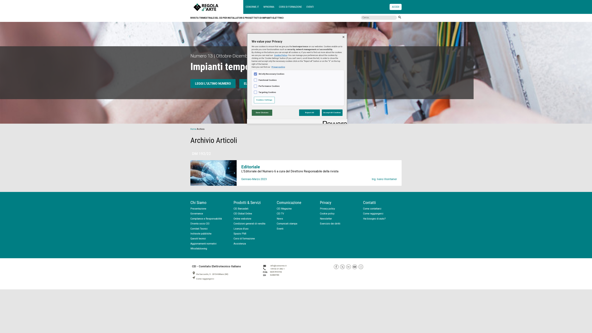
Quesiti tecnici (198, 238)
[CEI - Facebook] (337, 266)
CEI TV (280, 213)
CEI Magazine (284, 208)
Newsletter (326, 218)
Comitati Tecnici (199, 228)
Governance (196, 213)
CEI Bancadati (241, 208)
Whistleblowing (198, 248)
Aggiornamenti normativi (203, 243)
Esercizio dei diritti (330, 223)
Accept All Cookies (332, 112)
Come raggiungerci (373, 213)
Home (193, 129)
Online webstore (242, 218)
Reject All (309, 112)
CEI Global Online (243, 213)
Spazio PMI (240, 233)
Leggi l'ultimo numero (213, 83)
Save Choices (262, 112)
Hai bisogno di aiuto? (374, 218)
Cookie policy (327, 213)
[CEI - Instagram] (361, 266)
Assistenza (240, 243)
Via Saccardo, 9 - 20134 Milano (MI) (210, 274)
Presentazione (198, 208)
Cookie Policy (280, 55)
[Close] (343, 37)
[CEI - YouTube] (355, 266)
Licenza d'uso (241, 228)
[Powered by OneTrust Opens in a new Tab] (334, 122)
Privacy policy (327, 208)
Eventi (310, 6)
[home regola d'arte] (218, 7)
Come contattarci (372, 208)
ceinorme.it (252, 6)
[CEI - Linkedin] (349, 266)
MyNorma (268, 6)
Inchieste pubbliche (201, 233)
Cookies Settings (264, 100)
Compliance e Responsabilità (206, 218)
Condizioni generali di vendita (249, 223)
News (280, 218)
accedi (395, 6)
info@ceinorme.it (278, 266)
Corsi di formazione (290, 6)
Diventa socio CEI (200, 223)
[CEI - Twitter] (343, 266)
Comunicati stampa (287, 223)
